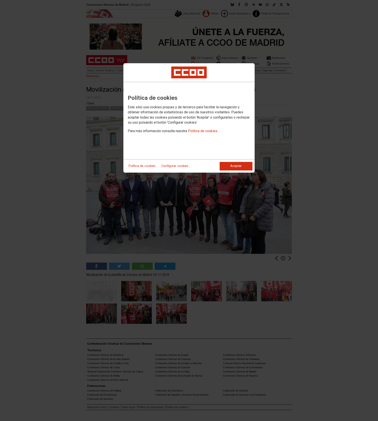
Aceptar (236, 166)
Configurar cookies (174, 166)
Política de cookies (202, 131)
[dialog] (189, 118)
